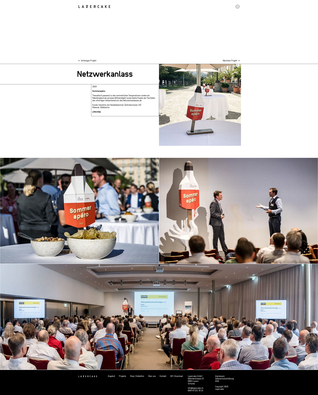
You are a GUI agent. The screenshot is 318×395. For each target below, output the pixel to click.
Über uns (152, 376)
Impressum (220, 376)
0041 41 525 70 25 (195, 390)
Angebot (111, 376)
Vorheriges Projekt (88, 60)
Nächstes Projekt (230, 60)
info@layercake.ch (195, 388)
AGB (217, 381)
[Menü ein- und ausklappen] (237, 7)
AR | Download (176, 376)
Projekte (122, 376)
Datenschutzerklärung (224, 378)
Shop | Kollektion (137, 376)
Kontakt (163, 376)
